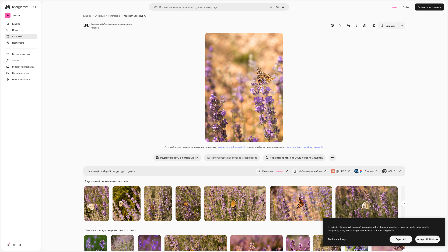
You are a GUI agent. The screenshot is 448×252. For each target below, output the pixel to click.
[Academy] (14, 245)
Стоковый (100, 15)
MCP (343, 171)
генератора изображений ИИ (231, 147)
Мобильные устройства (310, 171)
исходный (229, 39)
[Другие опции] (356, 25)
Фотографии (114, 15)
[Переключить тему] (20, 245)
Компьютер (272, 171)
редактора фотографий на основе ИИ (305, 147)
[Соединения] (7, 245)
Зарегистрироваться (429, 7)
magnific (95, 27)
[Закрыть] (399, 171)
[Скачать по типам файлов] (401, 25)
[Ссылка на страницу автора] (86, 25)
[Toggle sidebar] (34, 7)
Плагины (369, 171)
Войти (405, 7)
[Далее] (404, 203)
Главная (87, 15)
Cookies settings (337, 239)
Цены (394, 7)
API (390, 171)
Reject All (401, 239)
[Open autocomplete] (154, 7)
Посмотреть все (118, 181)
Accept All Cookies (427, 239)
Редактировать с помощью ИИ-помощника (296, 157)
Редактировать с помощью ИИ (179, 157)
